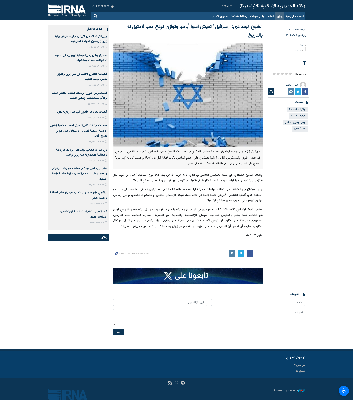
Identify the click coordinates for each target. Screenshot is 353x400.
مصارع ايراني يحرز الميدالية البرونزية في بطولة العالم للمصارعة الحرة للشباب (81, 58)
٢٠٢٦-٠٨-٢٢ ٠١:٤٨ (96, 47)
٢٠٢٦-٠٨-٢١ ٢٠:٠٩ (96, 223)
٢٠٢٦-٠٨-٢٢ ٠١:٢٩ (96, 66)
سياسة (298, 51)
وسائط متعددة (239, 16)
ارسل (118, 332)
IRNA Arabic (272, 6)
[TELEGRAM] (183, 383)
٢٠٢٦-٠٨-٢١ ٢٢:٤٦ (96, 142)
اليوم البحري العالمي (295, 122)
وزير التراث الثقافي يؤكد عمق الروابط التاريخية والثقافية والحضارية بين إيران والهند (81, 152)
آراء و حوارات (257, 16)
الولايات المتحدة (297, 109)
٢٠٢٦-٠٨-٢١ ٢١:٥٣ (96, 204)
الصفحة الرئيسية (295, 16)
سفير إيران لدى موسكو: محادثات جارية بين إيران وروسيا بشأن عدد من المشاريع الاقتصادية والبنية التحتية (79, 173)
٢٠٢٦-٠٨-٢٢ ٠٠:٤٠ (96, 85)
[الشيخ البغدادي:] (188, 95)
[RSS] (170, 383)
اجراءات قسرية (298, 116)
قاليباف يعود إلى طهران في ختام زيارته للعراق (81, 111)
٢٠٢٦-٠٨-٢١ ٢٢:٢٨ (96, 161)
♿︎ (344, 390)
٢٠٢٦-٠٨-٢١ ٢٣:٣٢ (96, 104)
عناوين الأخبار (220, 16)
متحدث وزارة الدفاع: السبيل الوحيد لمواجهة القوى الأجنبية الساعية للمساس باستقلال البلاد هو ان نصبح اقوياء (78, 131)
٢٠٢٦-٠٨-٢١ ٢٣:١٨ (96, 118)
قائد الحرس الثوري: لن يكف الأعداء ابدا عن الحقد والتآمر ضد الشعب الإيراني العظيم (79, 96)
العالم (271, 16)
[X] (176, 383)
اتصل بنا (300, 371)
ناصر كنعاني (300, 129)
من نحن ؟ (299, 365)
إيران (279, 16)
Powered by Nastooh (286, 390)
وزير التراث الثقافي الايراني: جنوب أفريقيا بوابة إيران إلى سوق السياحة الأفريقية (81, 39)
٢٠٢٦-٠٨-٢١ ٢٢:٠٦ (96, 185)
